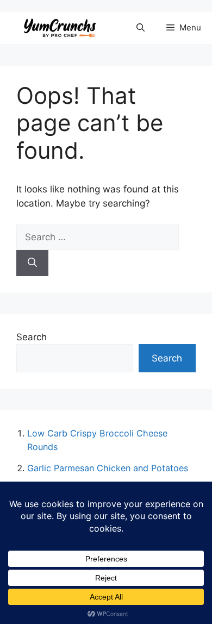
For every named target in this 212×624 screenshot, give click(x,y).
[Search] (32, 263)
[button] (140, 27)
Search (31, 337)
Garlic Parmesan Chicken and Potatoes (107, 468)
